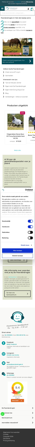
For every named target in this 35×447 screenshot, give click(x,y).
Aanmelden (9, 75)
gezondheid (15, 22)
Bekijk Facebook (12, 344)
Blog (6, 93)
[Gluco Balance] (17, 56)
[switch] (30, 226)
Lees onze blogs (15, 260)
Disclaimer (6, 438)
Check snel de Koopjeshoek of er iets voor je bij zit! (14, 61)
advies (13, 24)
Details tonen (25, 245)
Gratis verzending (9, 27)
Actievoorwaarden (22, 97)
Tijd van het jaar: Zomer (13, 83)
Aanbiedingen (9, 97)
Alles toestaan (17, 250)
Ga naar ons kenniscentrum (11, 294)
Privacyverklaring (9, 440)
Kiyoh (17, 398)
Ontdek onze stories (13, 355)
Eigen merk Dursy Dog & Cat (14, 90)
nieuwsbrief (17, 2)
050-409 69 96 (20, 335)
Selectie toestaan (17, 255)
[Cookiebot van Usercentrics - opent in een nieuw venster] (25, 190)
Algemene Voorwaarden (11, 432)
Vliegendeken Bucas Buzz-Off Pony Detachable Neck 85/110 (15, 136)
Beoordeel (15, 400)
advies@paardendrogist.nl (15, 364)
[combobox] (17, 13)
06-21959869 (8, 335)
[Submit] (33, 12)
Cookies (5, 434)
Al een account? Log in (12, 72)
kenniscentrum (12, 277)
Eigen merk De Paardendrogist (15, 86)
